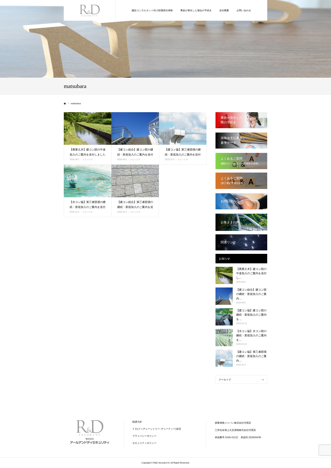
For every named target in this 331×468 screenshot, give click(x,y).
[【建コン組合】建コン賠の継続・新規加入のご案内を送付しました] (135, 128)
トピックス (87, 159)
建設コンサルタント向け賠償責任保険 (152, 10)
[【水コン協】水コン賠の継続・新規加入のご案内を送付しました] (224, 337)
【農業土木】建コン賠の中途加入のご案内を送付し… (251, 273)
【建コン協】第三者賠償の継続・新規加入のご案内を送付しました (183, 154)
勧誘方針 (137, 421)
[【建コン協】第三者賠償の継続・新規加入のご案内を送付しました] (183, 128)
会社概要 (224, 10)
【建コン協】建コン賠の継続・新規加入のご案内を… (251, 315)
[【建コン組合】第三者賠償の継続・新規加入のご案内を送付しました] (135, 181)
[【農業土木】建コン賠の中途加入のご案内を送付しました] (87, 128)
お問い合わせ (244, 10)
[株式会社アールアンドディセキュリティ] (90, 10)
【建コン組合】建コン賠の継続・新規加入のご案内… (251, 294)
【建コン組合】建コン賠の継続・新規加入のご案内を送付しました (135, 154)
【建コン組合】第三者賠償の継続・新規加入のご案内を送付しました (135, 207)
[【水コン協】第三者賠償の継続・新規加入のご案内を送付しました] (87, 181)
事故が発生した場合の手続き (196, 10)
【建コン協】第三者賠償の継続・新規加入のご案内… (251, 356)
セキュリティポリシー (144, 443)
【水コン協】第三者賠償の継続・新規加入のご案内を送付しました (88, 207)
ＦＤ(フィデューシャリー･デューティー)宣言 (156, 428)
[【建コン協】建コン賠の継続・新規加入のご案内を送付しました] (224, 316)
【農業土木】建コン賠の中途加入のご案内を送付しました (88, 152)
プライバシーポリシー (144, 436)
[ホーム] (65, 103)
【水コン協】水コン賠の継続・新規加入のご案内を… (251, 335)
